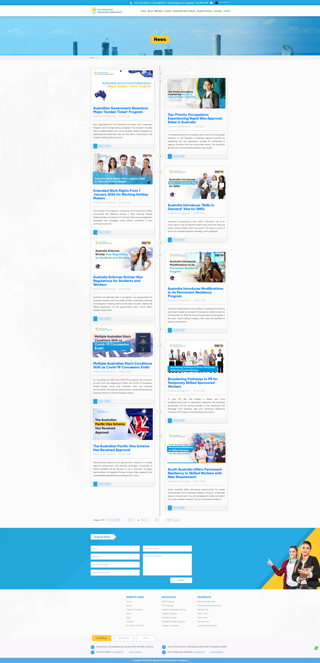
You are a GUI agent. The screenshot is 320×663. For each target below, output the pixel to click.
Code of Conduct (134, 609)
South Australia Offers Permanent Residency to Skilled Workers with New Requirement (195, 473)
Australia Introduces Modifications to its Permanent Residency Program (195, 292)
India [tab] (145, 638)
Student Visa (203, 621)
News (128, 613)
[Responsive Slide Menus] (106, 10)
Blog (128, 617)
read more (104, 146)
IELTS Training (168, 601)
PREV (118, 520)
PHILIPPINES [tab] (123, 638)
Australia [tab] (102, 638)
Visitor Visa (202, 613)
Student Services (169, 613)
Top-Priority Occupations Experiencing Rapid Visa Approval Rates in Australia (195, 118)
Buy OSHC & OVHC (135, 625)
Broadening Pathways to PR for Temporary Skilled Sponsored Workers (193, 383)
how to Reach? (135, 652)
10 (157, 520)
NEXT (170, 520)
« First (111, 520)
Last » (177, 520)
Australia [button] (222, 2)
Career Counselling (170, 625)
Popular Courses (169, 617)
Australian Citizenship (207, 625)
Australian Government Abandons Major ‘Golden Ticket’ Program (120, 110)
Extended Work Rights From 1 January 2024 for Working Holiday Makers (120, 194)
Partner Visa (203, 609)
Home (91, 58)
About (129, 605)
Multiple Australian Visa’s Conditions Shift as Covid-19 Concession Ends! (122, 365)
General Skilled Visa (206, 601)
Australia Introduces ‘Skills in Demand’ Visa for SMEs (191, 207)
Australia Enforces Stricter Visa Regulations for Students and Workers (118, 281)
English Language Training (174, 609)
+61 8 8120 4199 (201, 3)
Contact (130, 621)
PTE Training (167, 605)
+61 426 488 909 (157, 3)
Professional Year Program (173, 621)
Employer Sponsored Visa (209, 605)
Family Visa (203, 617)
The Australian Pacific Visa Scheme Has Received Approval (121, 448)
